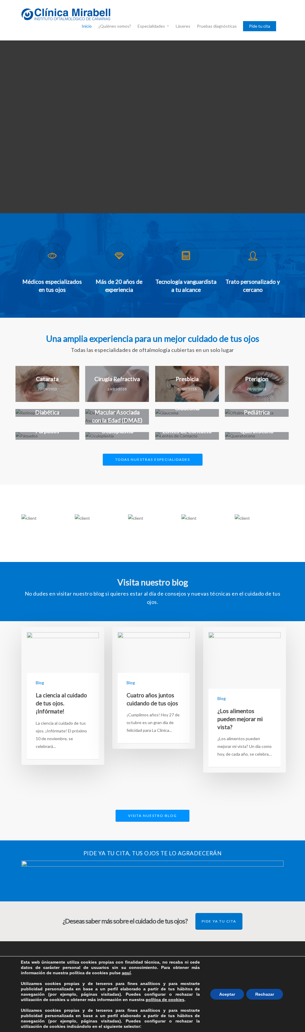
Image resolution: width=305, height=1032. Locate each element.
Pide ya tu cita (219, 921)
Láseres (183, 26)
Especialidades (151, 26)
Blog (40, 682)
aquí (126, 972)
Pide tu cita (259, 26)
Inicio (87, 26)
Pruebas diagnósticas (217, 26)
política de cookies (165, 999)
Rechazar (264, 994)
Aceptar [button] (227, 994)
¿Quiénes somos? (114, 26)
